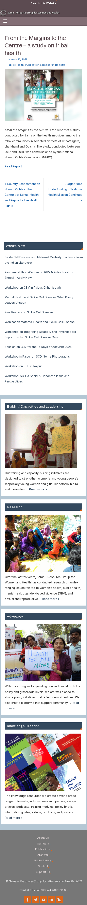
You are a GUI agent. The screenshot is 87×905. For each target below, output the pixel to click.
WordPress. (60, 890)
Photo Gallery (42, 860)
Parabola (42, 890)
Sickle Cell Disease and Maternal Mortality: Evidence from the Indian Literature (44, 259)
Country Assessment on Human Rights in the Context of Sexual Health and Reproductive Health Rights (22, 194)
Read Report (13, 166)
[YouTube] (43, 899)
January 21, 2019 (17, 59)
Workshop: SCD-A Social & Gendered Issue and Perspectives (37, 378)
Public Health (15, 64)
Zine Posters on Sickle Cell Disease (29, 312)
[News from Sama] (59, 899)
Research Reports (53, 64)
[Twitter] (35, 899)
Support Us (43, 871)
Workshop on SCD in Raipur (23, 366)
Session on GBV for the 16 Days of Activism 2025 (38, 346)
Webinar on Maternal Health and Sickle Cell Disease (40, 322)
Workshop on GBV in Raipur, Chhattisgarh (33, 287)
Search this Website (43, 3)
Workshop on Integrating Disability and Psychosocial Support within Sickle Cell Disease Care (40, 334)
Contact (43, 866)
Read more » (38, 489)
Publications (33, 64)
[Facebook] (27, 899)
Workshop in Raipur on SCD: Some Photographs (37, 356)
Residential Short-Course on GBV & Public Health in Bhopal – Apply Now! (39, 275)
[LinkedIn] (51, 899)
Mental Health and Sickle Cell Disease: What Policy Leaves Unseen (39, 299)
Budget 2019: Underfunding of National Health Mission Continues (65, 192)
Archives (43, 854)
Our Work (43, 843)
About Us (43, 837)
